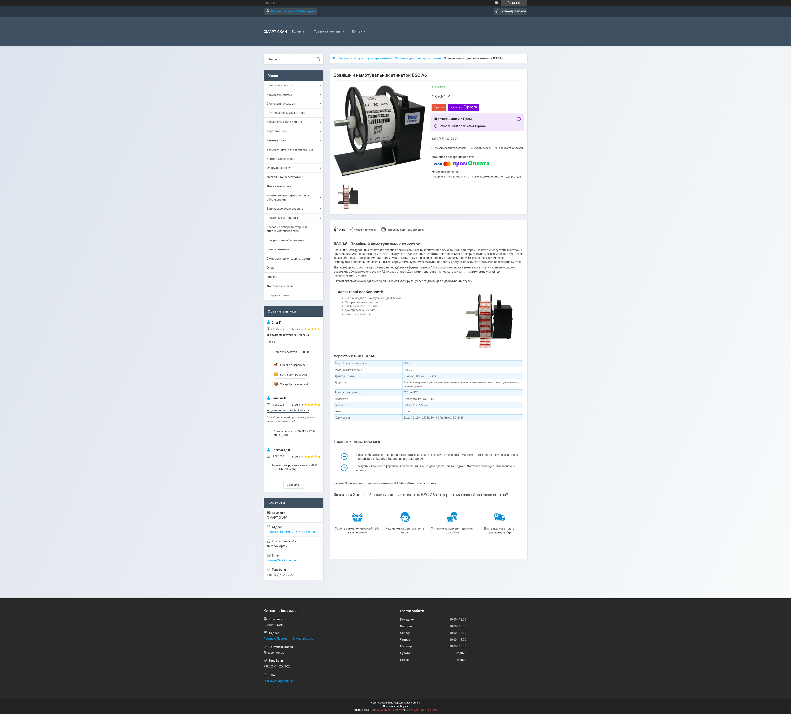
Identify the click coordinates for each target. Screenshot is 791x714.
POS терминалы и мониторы (286, 112)
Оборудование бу (279, 167)
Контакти (358, 31)
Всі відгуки (293, 484)
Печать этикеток (278, 249)
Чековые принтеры (280, 94)
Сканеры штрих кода (281, 103)
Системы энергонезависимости (288, 258)
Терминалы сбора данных (284, 122)
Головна (298, 31)
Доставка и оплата (280, 286)
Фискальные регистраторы (285, 177)
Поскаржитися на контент (388, 710)
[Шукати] (318, 59)
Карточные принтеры (281, 158)
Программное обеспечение (285, 240)
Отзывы (272, 277)
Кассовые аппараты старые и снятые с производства (287, 229)
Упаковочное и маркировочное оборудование (288, 197)
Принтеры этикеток (280, 85)
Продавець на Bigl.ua (395, 706)
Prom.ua (415, 702)
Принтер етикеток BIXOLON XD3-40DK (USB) (294, 433)
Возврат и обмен (278, 295)
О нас (270, 267)
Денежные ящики (279, 186)
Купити (439, 107)
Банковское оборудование (285, 208)
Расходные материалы (282, 217)
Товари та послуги (327, 31)
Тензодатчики (276, 140)
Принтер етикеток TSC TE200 (292, 352)
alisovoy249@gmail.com (282, 560)
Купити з (456, 107)
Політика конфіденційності (421, 710)
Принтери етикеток (379, 58)
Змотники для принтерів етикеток (418, 58)
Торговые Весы (277, 131)
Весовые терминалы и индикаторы (290, 149)
